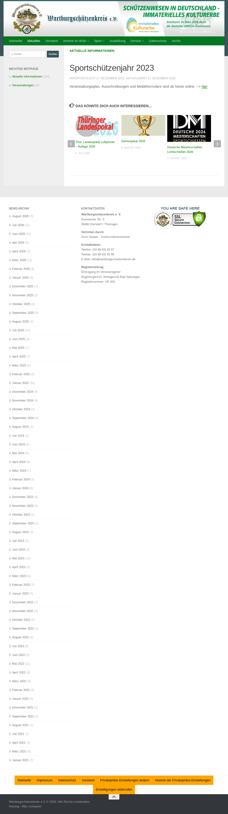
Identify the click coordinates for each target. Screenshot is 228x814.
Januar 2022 (20, 698)
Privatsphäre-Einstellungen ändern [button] (124, 780)
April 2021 (18, 742)
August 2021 (20, 725)
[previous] (71, 143)
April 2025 (18, 356)
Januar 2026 (20, 277)
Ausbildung (117, 41)
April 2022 (18, 672)
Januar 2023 (20, 593)
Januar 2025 (20, 383)
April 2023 (18, 567)
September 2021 (23, 716)
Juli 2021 (18, 734)
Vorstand (51, 41)
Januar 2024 (20, 488)
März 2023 (19, 576)
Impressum (45, 780)
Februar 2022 (21, 690)
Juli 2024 (18, 435)
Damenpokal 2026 (133, 141)
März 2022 (19, 681)
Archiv (176, 41)
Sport (98, 41)
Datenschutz (158, 41)
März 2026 (19, 260)
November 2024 (22, 400)
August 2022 (20, 637)
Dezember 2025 (22, 286)
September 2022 (23, 628)
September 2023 (23, 523)
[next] (217, 143)
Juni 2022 (18, 655)
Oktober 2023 (21, 514)
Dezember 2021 (22, 707)
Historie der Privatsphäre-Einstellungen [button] (183, 780)
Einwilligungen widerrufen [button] (114, 789)
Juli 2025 (18, 330)
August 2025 (20, 321)
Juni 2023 (18, 549)
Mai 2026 (18, 242)
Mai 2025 (18, 347)
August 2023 (20, 532)
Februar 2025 (21, 374)
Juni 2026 (18, 234)
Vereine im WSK (74, 41)
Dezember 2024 (22, 391)
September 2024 (23, 418)
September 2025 (23, 312)
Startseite (15, 41)
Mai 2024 (18, 453)
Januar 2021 (20, 760)
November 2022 (22, 611)
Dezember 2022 (22, 602)
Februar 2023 (21, 584)
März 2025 (19, 365)
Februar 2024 (21, 479)
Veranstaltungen (22, 85)
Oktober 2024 (21, 409)
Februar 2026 (21, 269)
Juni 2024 (18, 444)
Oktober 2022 (21, 619)
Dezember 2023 (22, 497)
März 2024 (19, 470)
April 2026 (18, 251)
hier (205, 86)
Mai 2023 (18, 558)
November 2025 (22, 295)
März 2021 (19, 751)
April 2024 (18, 462)
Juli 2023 (18, 541)
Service (135, 41)
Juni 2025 (18, 339)
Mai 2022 (18, 663)
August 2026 (20, 216)
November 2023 (22, 506)
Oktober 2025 (21, 304)
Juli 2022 (18, 646)
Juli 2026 (18, 225)
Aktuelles (33, 41)
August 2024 (20, 426)
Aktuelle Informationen (91, 51)
